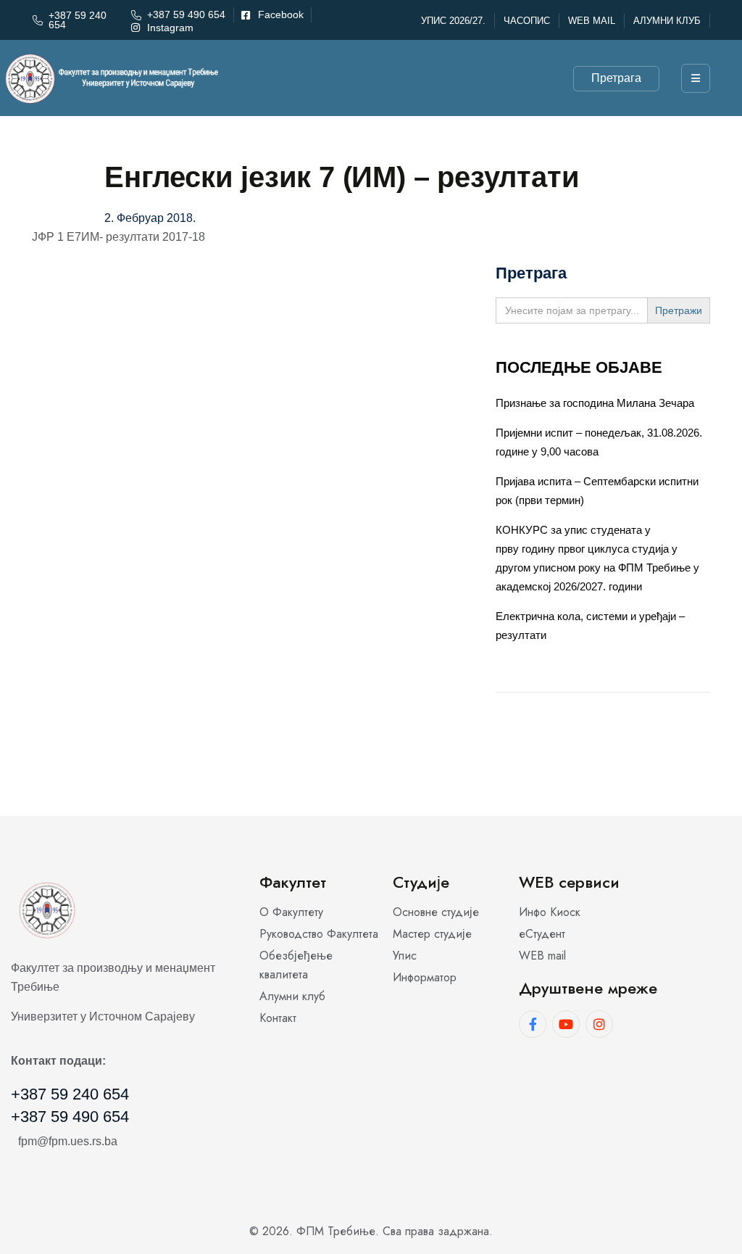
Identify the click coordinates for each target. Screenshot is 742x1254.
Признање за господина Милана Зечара (595, 403)
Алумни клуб (667, 20)
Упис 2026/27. (453, 20)
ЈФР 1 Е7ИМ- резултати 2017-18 (118, 237)
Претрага (616, 78)
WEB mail (591, 20)
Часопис (527, 20)
